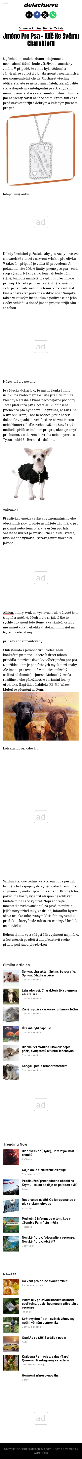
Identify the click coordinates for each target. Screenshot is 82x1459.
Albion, (8, 612)
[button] (5, 5)
